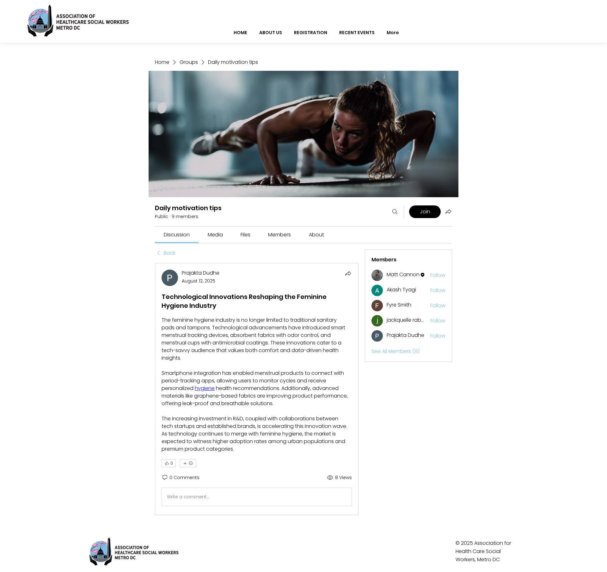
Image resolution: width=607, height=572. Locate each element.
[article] (257, 389)
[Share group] (448, 211)
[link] (177, 234)
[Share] (348, 273)
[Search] (395, 211)
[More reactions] (188, 463)
